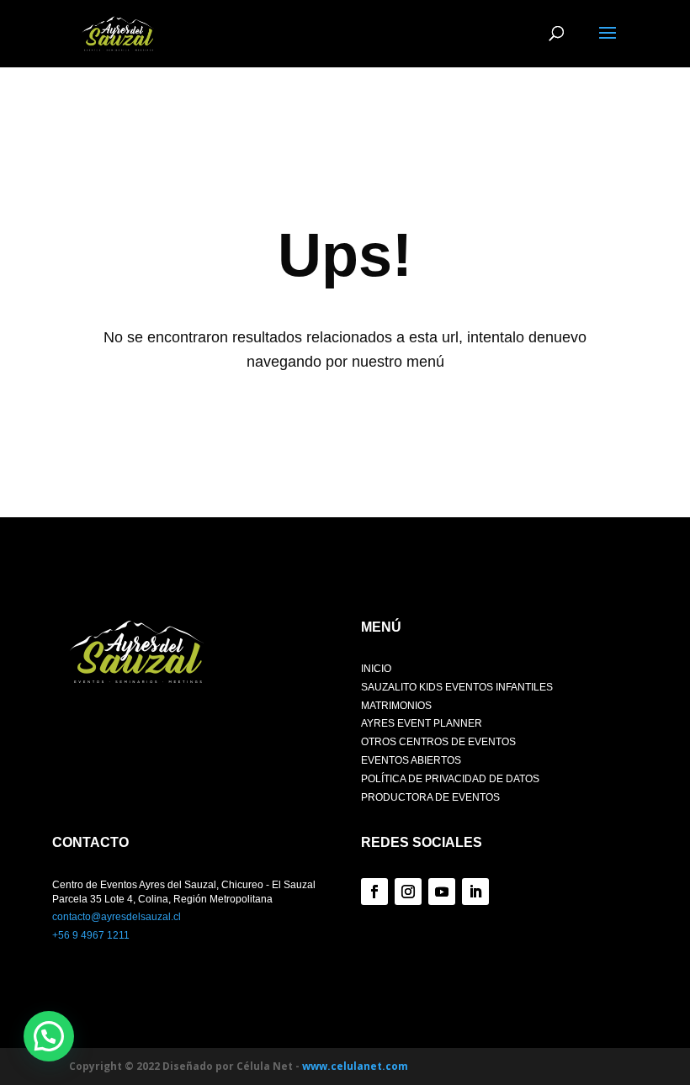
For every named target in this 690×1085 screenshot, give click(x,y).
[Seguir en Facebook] (374, 891)
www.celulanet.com (355, 1066)
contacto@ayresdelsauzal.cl (116, 917)
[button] (49, 1036)
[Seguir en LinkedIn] (475, 891)
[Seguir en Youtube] (441, 891)
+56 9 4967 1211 (91, 935)
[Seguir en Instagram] (408, 891)
